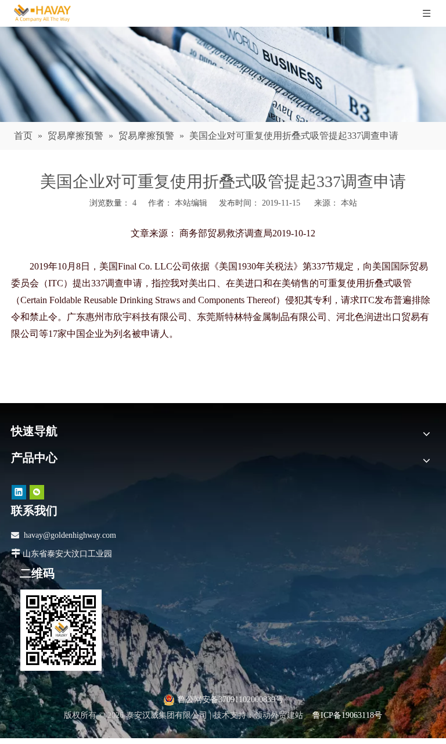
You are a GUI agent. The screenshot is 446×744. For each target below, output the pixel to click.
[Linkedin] (19, 492)
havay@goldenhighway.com (70, 535)
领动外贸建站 (278, 715)
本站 (349, 203)
